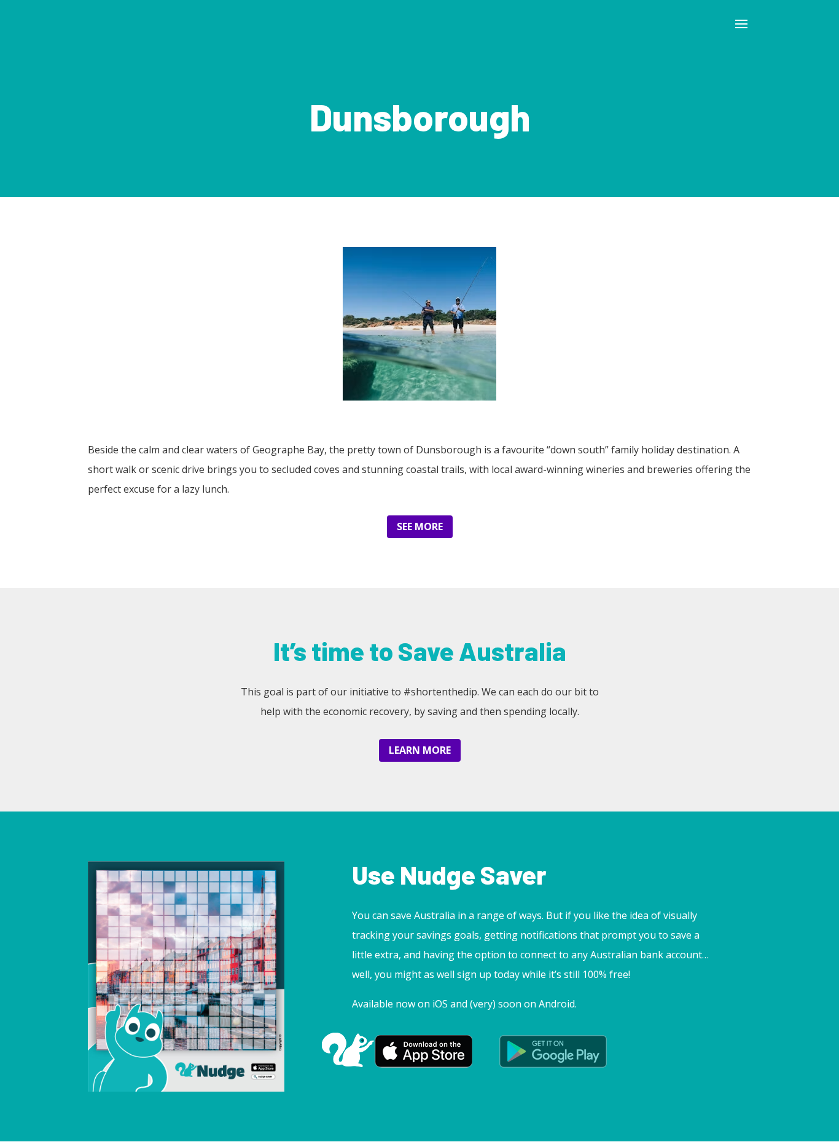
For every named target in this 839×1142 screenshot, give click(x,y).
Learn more (420, 750)
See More (420, 526)
